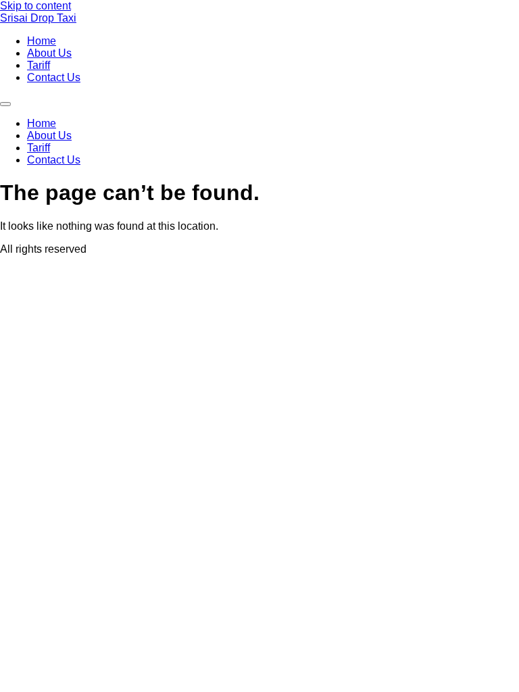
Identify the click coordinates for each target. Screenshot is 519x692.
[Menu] (5, 104)
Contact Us (53, 77)
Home (41, 41)
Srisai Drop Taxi (38, 18)
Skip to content (35, 5)
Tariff (38, 65)
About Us (49, 53)
